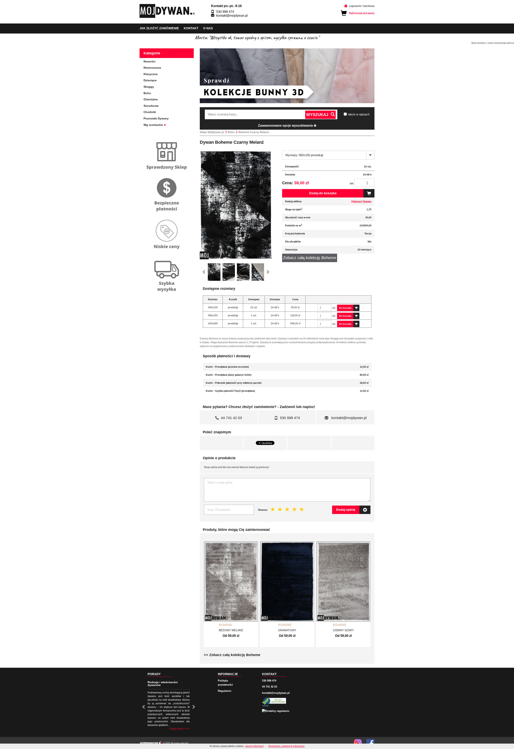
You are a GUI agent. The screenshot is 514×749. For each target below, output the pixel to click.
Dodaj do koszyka (323, 193)
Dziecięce (150, 80)
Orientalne (151, 99)
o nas (208, 28)
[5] (302, 509)
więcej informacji (254, 746)
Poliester (356, 201)
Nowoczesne (152, 67)
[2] (280, 509)
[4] (294, 509)
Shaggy (367, 201)
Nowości (149, 61)
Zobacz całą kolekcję (309, 257)
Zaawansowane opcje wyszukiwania (286, 125)
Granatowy (287, 630)
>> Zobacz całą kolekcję (232, 655)
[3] (287, 509)
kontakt (191, 28)
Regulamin (224, 690)
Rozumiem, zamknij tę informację (286, 746)
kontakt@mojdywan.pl (232, 15)
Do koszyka (345, 308)
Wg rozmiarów (154, 124)
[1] (273, 509)
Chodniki (150, 112)
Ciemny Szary (343, 630)
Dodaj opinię (345, 509)
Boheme (225, 625)
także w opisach (358, 114)
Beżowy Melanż (231, 630)
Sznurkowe (151, 105)
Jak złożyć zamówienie (159, 28)
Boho (147, 93)
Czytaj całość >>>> (179, 728)
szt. (352, 183)
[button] (204, 272)
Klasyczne (151, 74)
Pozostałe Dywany (156, 118)
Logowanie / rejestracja (361, 6)
